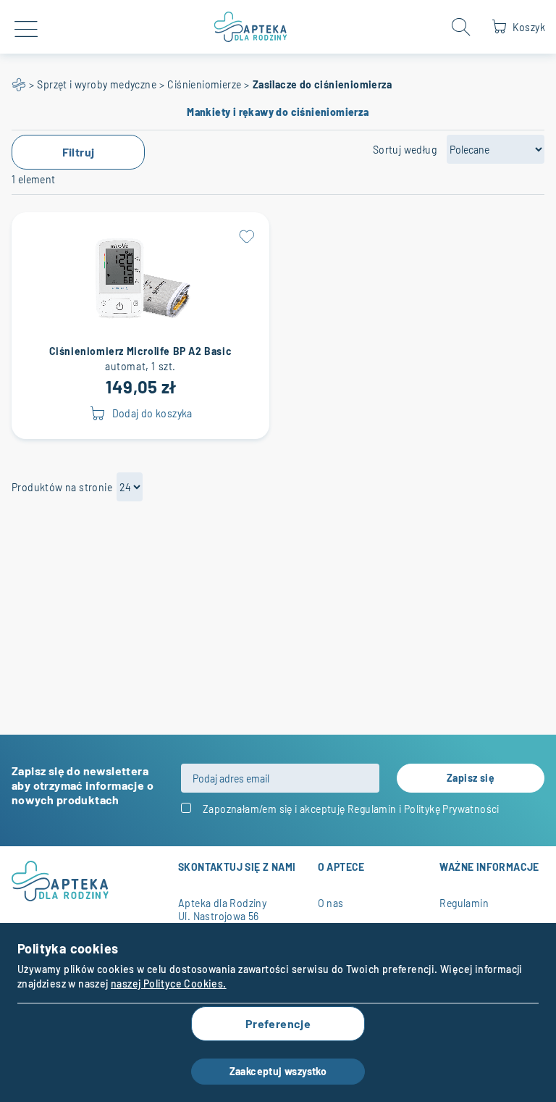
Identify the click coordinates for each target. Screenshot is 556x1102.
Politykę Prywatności (452, 809)
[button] (246, 235)
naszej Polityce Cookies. (169, 983)
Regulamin (372, 809)
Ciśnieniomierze (204, 84)
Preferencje (278, 1023)
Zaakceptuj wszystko (278, 1071)
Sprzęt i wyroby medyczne (96, 84)
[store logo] (251, 27)
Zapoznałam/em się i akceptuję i (351, 809)
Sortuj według (405, 149)
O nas (331, 903)
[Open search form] (461, 26)
